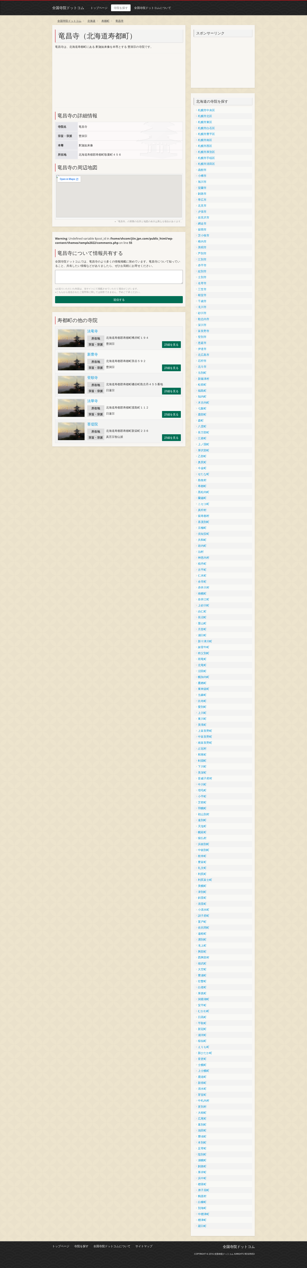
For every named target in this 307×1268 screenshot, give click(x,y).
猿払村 (202, 838)
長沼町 (202, 617)
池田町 (202, 1130)
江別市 (202, 259)
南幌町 (202, 593)
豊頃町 (202, 1136)
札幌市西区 (205, 146)
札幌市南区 (205, 140)
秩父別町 (203, 653)
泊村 (201, 552)
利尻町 (202, 874)
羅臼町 (202, 1226)
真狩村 (202, 510)
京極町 (202, 528)
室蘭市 (202, 188)
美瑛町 (202, 725)
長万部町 (203, 432)
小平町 (202, 796)
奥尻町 (202, 462)
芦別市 (202, 253)
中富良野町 (205, 737)
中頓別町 (203, 850)
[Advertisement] (81, 80)
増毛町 (202, 790)
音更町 (202, 1059)
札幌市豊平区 (206, 134)
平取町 (202, 1023)
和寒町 (202, 754)
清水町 (202, 1089)
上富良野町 (205, 731)
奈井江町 (203, 599)
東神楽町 (203, 689)
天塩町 (202, 826)
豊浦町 (202, 975)
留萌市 (202, 229)
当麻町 (202, 695)
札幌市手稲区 (206, 158)
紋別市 (202, 271)
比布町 (202, 701)
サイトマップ (143, 1246)
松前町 (202, 384)
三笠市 (202, 289)
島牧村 (202, 480)
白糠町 (202, 1202)
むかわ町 (203, 1011)
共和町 (202, 540)
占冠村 (202, 748)
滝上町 (202, 945)
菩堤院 (92, 424)
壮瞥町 (202, 981)
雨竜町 (202, 659)
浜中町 (202, 1178)
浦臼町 (202, 635)
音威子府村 (205, 778)
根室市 (202, 295)
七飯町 (202, 408)
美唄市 (202, 247)
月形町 (202, 629)
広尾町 (202, 1118)
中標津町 (203, 1214)
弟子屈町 (203, 1190)
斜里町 (202, 898)
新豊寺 (92, 354)
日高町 (202, 1017)
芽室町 (202, 1095)
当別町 (202, 373)
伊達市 (202, 349)
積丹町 (202, 564)
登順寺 (92, 377)
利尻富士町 (205, 880)
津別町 (202, 892)
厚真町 (202, 993)
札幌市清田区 (206, 164)
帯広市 (202, 200)
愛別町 (202, 707)
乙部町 (202, 456)
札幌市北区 (205, 116)
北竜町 (202, 665)
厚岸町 (202, 1172)
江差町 (202, 438)
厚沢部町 (203, 450)
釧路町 (202, 1166)
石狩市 (202, 361)
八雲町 (202, 426)
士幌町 (202, 1065)
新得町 (202, 1083)
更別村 (202, 1107)
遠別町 (202, 820)
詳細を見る (171, 345)
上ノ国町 (203, 444)
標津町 (202, 1220)
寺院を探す (121, 8)
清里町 (202, 904)
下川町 (202, 766)
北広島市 (203, 355)
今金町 (202, 468)
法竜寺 (92, 331)
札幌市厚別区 (206, 152)
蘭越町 (202, 498)
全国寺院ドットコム (68, 7)
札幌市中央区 (206, 110)
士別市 (202, 277)
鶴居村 (202, 1196)
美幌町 (202, 886)
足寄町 (202, 1148)
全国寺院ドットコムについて (152, 8)
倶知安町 (203, 534)
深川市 (202, 325)
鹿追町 (202, 1077)
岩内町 (202, 546)
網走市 (202, 223)
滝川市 (202, 307)
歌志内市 (203, 319)
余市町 (202, 581)
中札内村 (203, 1100)
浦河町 (202, 1035)
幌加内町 (203, 677)
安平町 (202, 1005)
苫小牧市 (203, 235)
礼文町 (202, 868)
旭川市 (202, 182)
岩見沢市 (203, 217)
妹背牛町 (203, 647)
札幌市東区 (205, 122)
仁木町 (202, 575)
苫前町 (202, 802)
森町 (201, 420)
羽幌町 (202, 808)
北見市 (202, 205)
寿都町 (202, 486)
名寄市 (202, 283)
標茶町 (202, 1184)
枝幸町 (202, 856)
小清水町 (203, 910)
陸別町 (202, 1154)
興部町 (202, 951)
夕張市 (202, 211)
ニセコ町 (203, 504)
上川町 (202, 713)
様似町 (202, 1041)
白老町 (202, 987)
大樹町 (202, 1113)
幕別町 (202, 1124)
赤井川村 (203, 587)
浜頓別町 (203, 844)
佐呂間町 (203, 927)
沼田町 (202, 671)
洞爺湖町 (203, 999)
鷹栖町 (202, 683)
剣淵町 (202, 761)
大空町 (202, 969)
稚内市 (202, 241)
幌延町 (202, 832)
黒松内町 (203, 492)
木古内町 (203, 402)
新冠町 (202, 1029)
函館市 (202, 170)
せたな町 (203, 474)
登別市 (202, 337)
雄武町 (202, 963)
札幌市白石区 (206, 128)
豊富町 (202, 862)
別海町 (202, 1208)
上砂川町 (203, 605)
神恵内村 (203, 557)
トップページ (98, 8)
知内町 (202, 396)
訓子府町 (203, 916)
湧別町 (202, 939)
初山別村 (203, 814)
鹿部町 (202, 414)
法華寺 (92, 400)
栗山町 (202, 623)
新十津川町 (205, 641)
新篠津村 (203, 379)
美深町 (202, 772)
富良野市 (203, 331)
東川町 (202, 719)
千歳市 (202, 301)
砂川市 (202, 313)
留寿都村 (203, 516)
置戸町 (202, 922)
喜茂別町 (203, 522)
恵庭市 (202, 343)
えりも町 (203, 1047)
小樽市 (202, 176)
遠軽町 (202, 934)
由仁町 (202, 611)
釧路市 (202, 194)
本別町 (202, 1142)
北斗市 (202, 367)
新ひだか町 (205, 1053)
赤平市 (202, 265)
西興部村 (203, 957)
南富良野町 (205, 743)
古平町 (202, 570)
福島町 (202, 391)
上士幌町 (203, 1071)
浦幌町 (202, 1160)
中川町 (202, 784)
